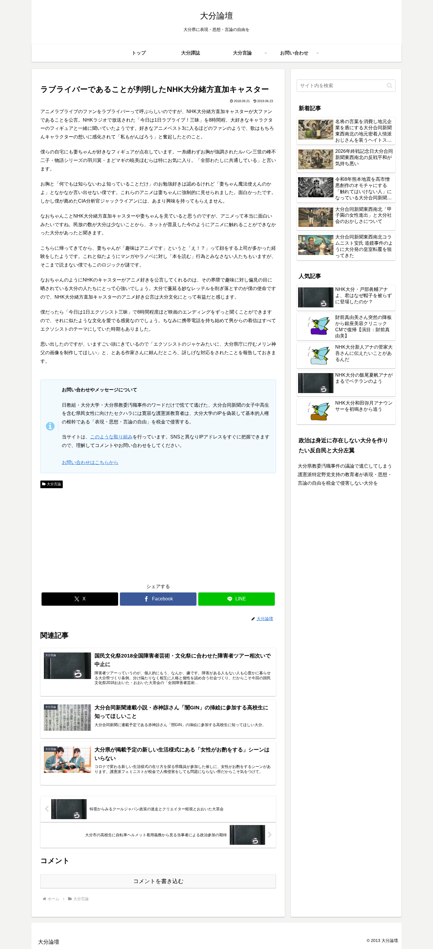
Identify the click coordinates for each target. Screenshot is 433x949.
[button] (389, 85)
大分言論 (54, 484)
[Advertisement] (99, 534)
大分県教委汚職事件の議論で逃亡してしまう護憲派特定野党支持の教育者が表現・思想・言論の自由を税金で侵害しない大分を (345, 474)
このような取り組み (111, 436)
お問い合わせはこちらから (90, 462)
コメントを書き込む (158, 881)
